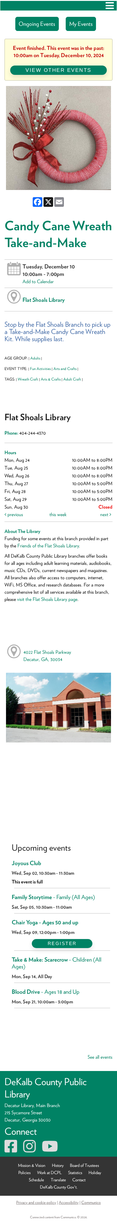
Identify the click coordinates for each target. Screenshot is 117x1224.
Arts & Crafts (51, 379)
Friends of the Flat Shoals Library (48, 546)
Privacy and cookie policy (36, 1202)
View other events (59, 70)
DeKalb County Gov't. (58, 1186)
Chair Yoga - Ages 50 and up (45, 922)
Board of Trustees (84, 1165)
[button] (110, 6)
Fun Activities (40, 368)
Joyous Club (26, 863)
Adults (35, 358)
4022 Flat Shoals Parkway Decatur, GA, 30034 (47, 655)
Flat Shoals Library (43, 299)
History (58, 1165)
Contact (79, 1179)
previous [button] (14, 514)
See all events (100, 1057)
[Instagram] (29, 1150)
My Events (81, 23)
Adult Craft (72, 379)
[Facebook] (10, 1150)
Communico (91, 1202)
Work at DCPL (49, 1172)
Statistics (75, 1172)
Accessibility (69, 1202)
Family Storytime (53, 897)
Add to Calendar (38, 281)
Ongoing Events (37, 23)
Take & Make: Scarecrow (56, 963)
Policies (24, 1172)
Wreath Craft (28, 379)
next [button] (105, 514)
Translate (58, 1179)
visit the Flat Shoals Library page (47, 599)
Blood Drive (46, 991)
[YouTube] (50, 1150)
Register (62, 943)
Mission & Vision (31, 1165)
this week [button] (58, 514)
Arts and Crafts (64, 368)
